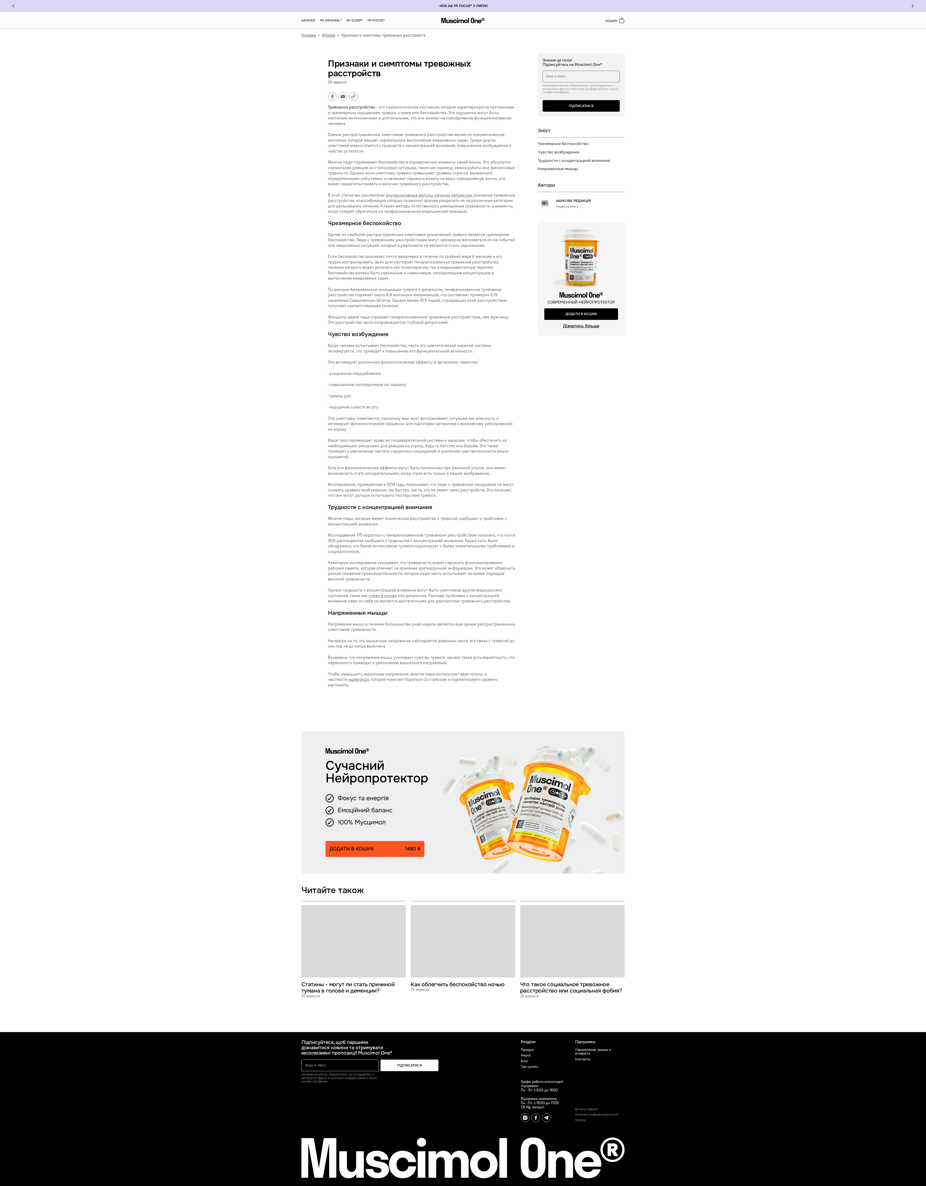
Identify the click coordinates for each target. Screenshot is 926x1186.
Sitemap (580, 1120)
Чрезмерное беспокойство (563, 144)
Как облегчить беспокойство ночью (457, 984)
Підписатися (581, 106)
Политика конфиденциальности (597, 1114)
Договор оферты (586, 1109)
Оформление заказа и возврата (593, 1051)
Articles (328, 35)
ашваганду (358, 679)
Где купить (529, 1067)
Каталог (308, 20)
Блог (524, 1061)
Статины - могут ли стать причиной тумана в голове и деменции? (348, 987)
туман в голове (382, 596)
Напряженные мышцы (558, 169)
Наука (526, 1055)
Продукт (527, 1050)
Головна (308, 35)
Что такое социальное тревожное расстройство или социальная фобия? (571, 987)
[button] (13, 6)
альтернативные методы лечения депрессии (429, 195)
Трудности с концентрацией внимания (574, 161)
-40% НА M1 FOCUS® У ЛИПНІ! (463, 6)
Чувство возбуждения (558, 152)
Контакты (583, 1059)
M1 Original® (331, 20)
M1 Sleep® (355, 20)
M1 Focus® (376, 20)
